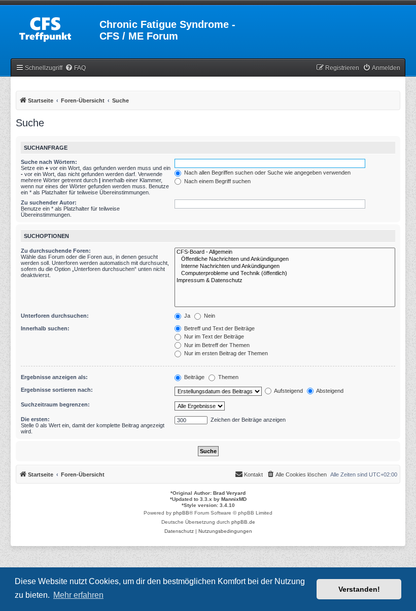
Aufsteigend (288, 391)
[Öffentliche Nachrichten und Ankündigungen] (285, 259)
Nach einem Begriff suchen (217, 181)
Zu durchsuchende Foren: (56, 251)
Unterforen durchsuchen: (55, 316)
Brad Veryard (229, 493)
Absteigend (329, 391)
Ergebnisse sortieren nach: (57, 390)
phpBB (181, 513)
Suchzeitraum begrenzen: (55, 404)
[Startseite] (55, 27)
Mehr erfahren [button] (78, 595)
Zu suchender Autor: (49, 202)
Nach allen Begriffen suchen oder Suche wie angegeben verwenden (267, 172)
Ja (186, 316)
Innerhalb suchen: (45, 328)
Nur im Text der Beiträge (213, 336)
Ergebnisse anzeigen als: (54, 377)
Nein (208, 316)
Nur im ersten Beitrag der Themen (225, 353)
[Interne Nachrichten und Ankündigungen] (285, 266)
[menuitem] (75, 68)
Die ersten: (35, 419)
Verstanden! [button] (359, 589)
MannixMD (234, 499)
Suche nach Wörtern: (49, 162)
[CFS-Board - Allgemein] (285, 252)
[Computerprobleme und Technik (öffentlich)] (285, 273)
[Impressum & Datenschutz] (285, 280)
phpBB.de (243, 522)
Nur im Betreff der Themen (216, 345)
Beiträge (193, 377)
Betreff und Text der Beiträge (219, 328)
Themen (227, 377)
